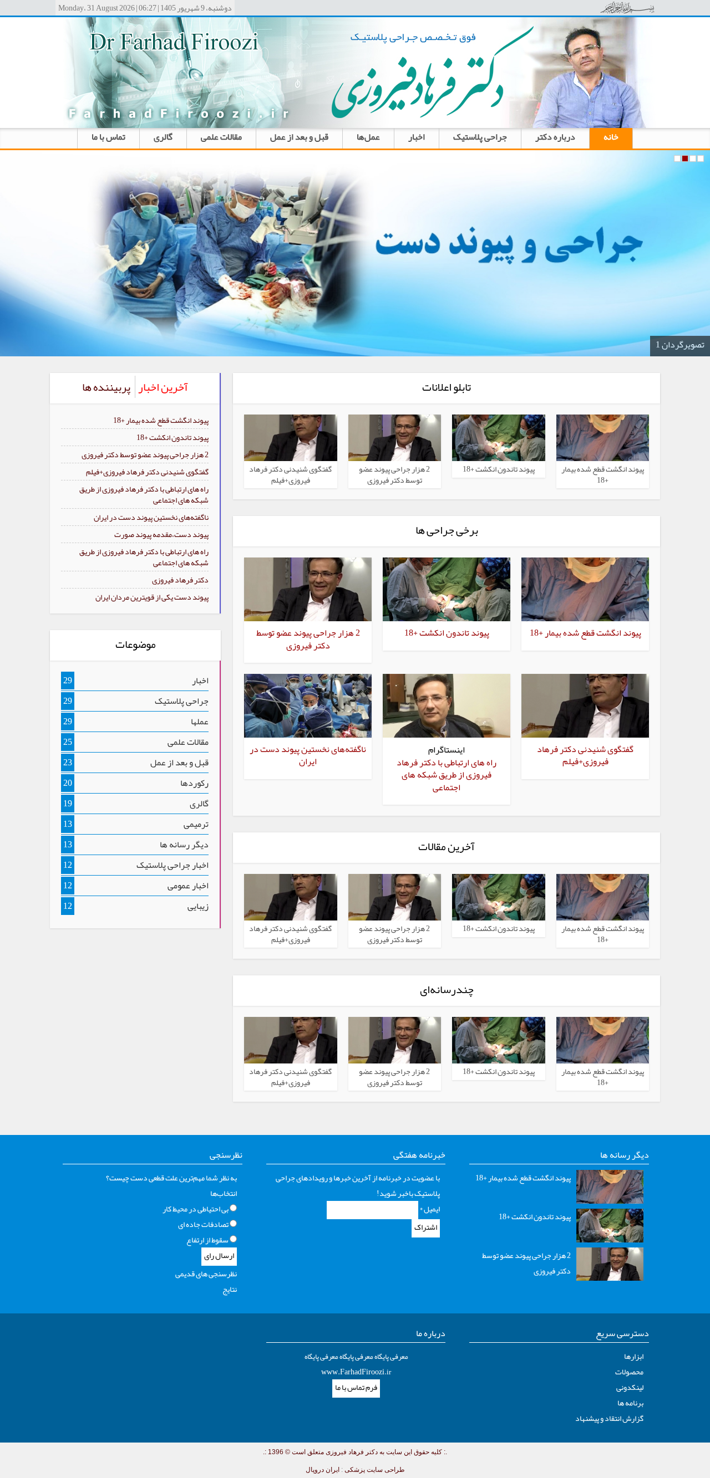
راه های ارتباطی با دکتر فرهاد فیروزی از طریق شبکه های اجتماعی (144, 494)
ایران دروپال (322, 1470)
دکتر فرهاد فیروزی (180, 579)
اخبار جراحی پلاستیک (172, 865)
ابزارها (633, 1356)
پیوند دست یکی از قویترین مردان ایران (152, 597)
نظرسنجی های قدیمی (206, 1273)
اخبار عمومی (188, 885)
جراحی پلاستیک (480, 137)
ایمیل (429, 1208)
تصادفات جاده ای (203, 1224)
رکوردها (194, 783)
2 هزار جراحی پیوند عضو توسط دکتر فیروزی (145, 454)
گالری (163, 137)
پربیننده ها (106, 387)
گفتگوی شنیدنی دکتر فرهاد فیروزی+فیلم (147, 471)
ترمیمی (196, 824)
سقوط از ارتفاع (207, 1239)
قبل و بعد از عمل (299, 137)
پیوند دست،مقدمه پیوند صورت (161, 534)
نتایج (229, 1289)
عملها (200, 721)
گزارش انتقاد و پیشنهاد (609, 1418)
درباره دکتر (555, 137)
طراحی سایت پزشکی (374, 1470)
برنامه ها (630, 1402)
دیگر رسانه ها (184, 844)
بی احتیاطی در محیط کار (196, 1208)
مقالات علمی (221, 137)
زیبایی (198, 906)
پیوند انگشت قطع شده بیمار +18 (161, 420)
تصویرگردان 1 (680, 345)
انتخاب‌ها (223, 1193)
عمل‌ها (368, 137)
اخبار (416, 137)
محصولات (629, 1371)
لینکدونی (629, 1387)
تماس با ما (108, 137)
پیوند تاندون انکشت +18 (172, 437)
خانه (611, 137)
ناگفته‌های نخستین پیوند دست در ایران (151, 517)
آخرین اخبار (163, 387)
